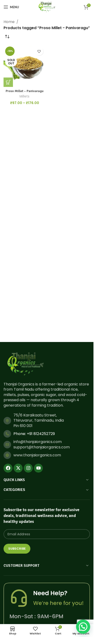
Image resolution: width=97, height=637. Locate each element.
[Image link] (25, 364)
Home (9, 21)
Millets (24, 96)
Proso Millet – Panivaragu (25, 91)
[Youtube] (38, 468)
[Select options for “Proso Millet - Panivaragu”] (8, 82)
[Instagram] (28, 468)
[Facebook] (8, 468)
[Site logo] (47, 6)
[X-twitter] (18, 468)
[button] (83, 627)
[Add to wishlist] (39, 51)
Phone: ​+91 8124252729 (34, 433)
